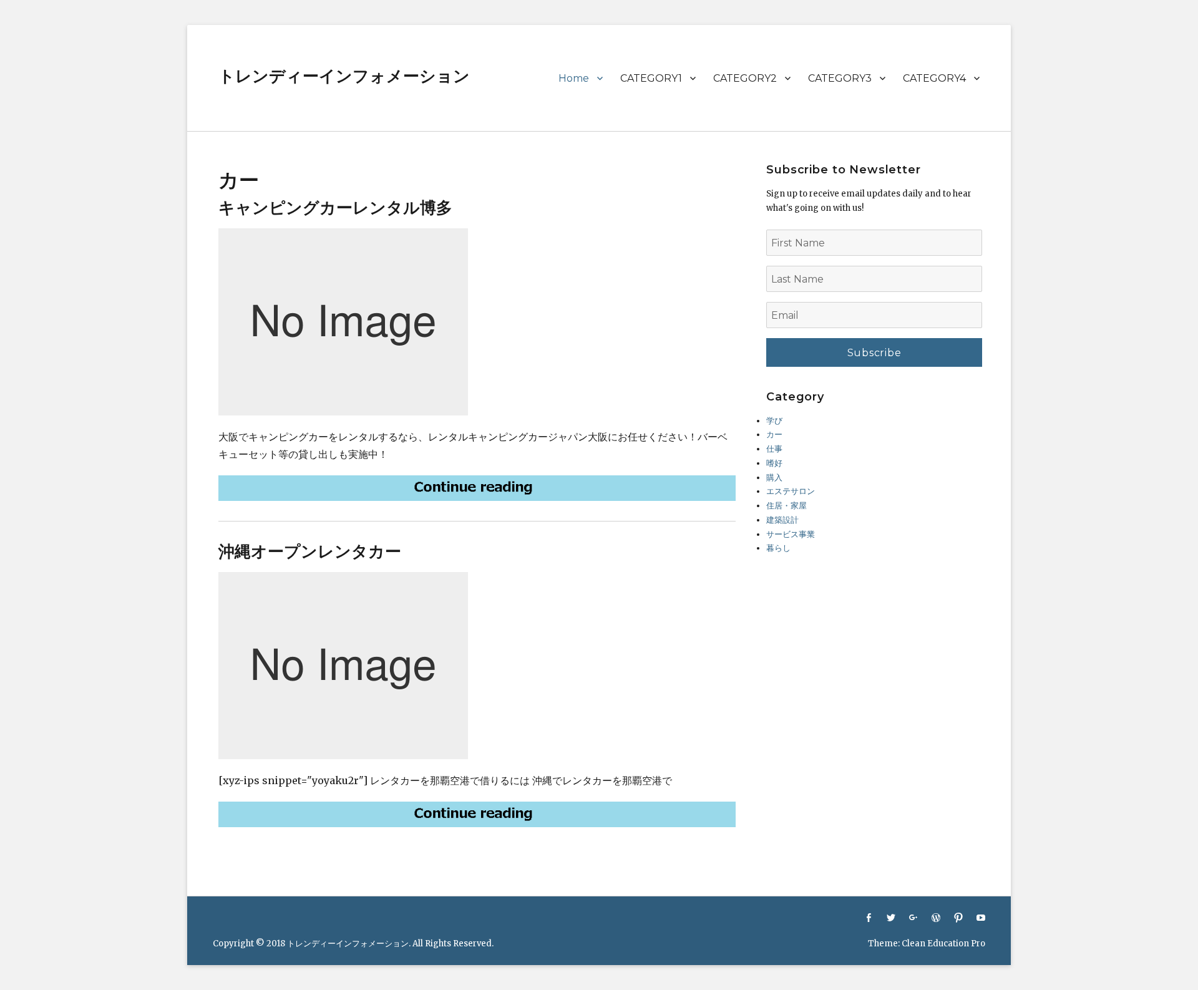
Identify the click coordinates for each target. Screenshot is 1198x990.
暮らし (778, 548)
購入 (774, 477)
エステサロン (790, 491)
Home (573, 78)
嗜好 (774, 463)
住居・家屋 (786, 505)
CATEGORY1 (651, 78)
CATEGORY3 (840, 78)
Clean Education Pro (943, 943)
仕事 (774, 449)
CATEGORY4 (934, 78)
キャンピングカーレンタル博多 (335, 208)
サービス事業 (790, 534)
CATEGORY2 (745, 78)
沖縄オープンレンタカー (309, 551)
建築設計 (782, 520)
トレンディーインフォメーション (344, 76)
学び (774, 420)
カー (774, 434)
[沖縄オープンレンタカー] (477, 814)
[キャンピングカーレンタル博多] (477, 488)
